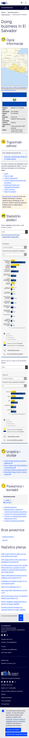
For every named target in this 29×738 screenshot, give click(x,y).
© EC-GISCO (9, 87)
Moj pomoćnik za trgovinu (10, 196)
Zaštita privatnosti (6, 697)
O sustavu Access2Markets (9, 649)
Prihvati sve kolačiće (13, 729)
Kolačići (3, 694)
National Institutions (10, 507)
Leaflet (14, 87)
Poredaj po (5, 243)
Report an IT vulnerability (8, 688)
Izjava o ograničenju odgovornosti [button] (8, 90)
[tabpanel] (14, 298)
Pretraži (26, 2)
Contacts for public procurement (14, 521)
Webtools (3, 87)
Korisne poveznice (8, 537)
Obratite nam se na (6, 685)
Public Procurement (10, 191)
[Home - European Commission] (12, 673)
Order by (5, 375)
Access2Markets (6, 625)
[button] (17, 68)
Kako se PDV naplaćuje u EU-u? (11, 587)
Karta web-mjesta (6, 652)
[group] (14, 67)
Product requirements (11, 178)
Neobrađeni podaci (13, 350)
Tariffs (6, 174)
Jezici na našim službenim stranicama (12, 691)
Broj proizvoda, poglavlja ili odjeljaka (13, 251)
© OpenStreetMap (22, 87)
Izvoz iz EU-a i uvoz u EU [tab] (10, 237)
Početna (3, 12)
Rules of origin (8, 176)
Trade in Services (9, 189)
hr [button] (21, 2)
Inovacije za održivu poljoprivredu (14, 470)
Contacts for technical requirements (15, 514)
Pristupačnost (5, 704)
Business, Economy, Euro (8, 663)
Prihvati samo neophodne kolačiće (17, 734)
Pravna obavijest (6, 701)
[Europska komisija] (4, 2)
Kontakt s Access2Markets (9, 642)
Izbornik (25, 8)
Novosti (4, 540)
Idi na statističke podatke (15, 354)
